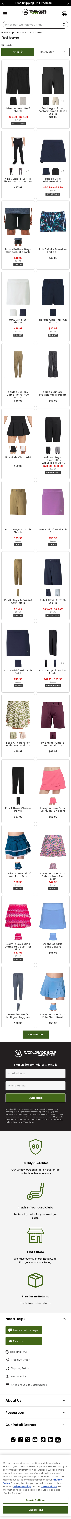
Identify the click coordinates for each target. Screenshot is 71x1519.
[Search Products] (65, 25)
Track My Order (20, 1360)
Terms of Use (49, 1486)
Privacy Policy (28, 1122)
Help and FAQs (19, 1352)
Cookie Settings (35, 1500)
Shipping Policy (20, 1368)
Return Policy (19, 1376)
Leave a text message (25, 1330)
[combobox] (35, 25)
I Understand (36, 1509)
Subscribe (36, 1098)
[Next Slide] (68, 3)
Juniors (39, 32)
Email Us (18, 1341)
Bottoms (26, 32)
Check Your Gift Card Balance (29, 1384)
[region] (35, 1485)
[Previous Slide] (3, 3)
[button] (13, 101)
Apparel (15, 32)
